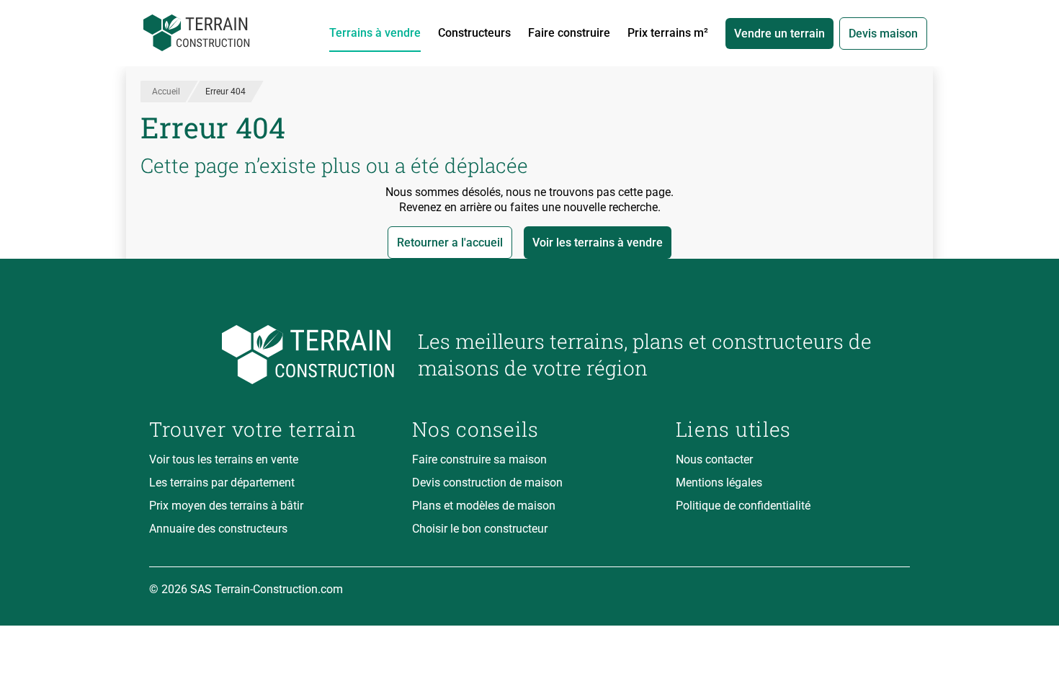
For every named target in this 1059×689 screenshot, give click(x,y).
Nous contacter (714, 459)
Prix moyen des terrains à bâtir (226, 505)
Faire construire (569, 33)
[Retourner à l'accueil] (272, 355)
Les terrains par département (222, 482)
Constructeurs (474, 33)
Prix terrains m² (667, 33)
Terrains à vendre (375, 33)
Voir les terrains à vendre (597, 242)
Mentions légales (719, 482)
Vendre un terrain (779, 33)
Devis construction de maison (487, 482)
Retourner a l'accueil (450, 242)
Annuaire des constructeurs (218, 528)
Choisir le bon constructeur (480, 528)
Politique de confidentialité (743, 505)
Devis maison (883, 33)
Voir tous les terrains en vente (223, 459)
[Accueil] (197, 33)
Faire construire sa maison (479, 459)
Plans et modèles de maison (483, 505)
